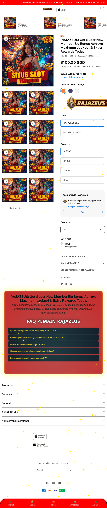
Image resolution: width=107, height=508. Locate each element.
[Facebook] (62, 284)
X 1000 (66, 161)
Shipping (77, 66)
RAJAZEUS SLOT (72, 123)
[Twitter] (67, 284)
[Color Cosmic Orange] (63, 91)
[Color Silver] (77, 91)
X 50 (65, 180)
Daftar (53, 505)
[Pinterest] (72, 284)
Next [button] (103, 2)
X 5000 (67, 151)
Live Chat (96, 505)
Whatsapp (74, 505)
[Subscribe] (70, 470)
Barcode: (82, 56)
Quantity (65, 222)
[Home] (47, 9)
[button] (5, 10)
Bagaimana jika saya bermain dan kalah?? (28, 358)
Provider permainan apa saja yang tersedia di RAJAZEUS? (35, 337)
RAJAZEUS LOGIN (72, 132)
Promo (11, 505)
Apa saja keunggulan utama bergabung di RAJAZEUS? (34, 331)
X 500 (66, 170)
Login (32, 505)
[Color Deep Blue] (70, 91)
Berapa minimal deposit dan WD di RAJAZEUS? (31, 344)
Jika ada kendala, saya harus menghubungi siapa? (32, 351)
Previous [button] (3, 2)
